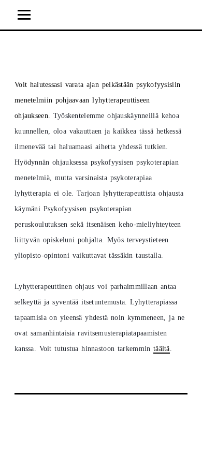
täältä (161, 349)
